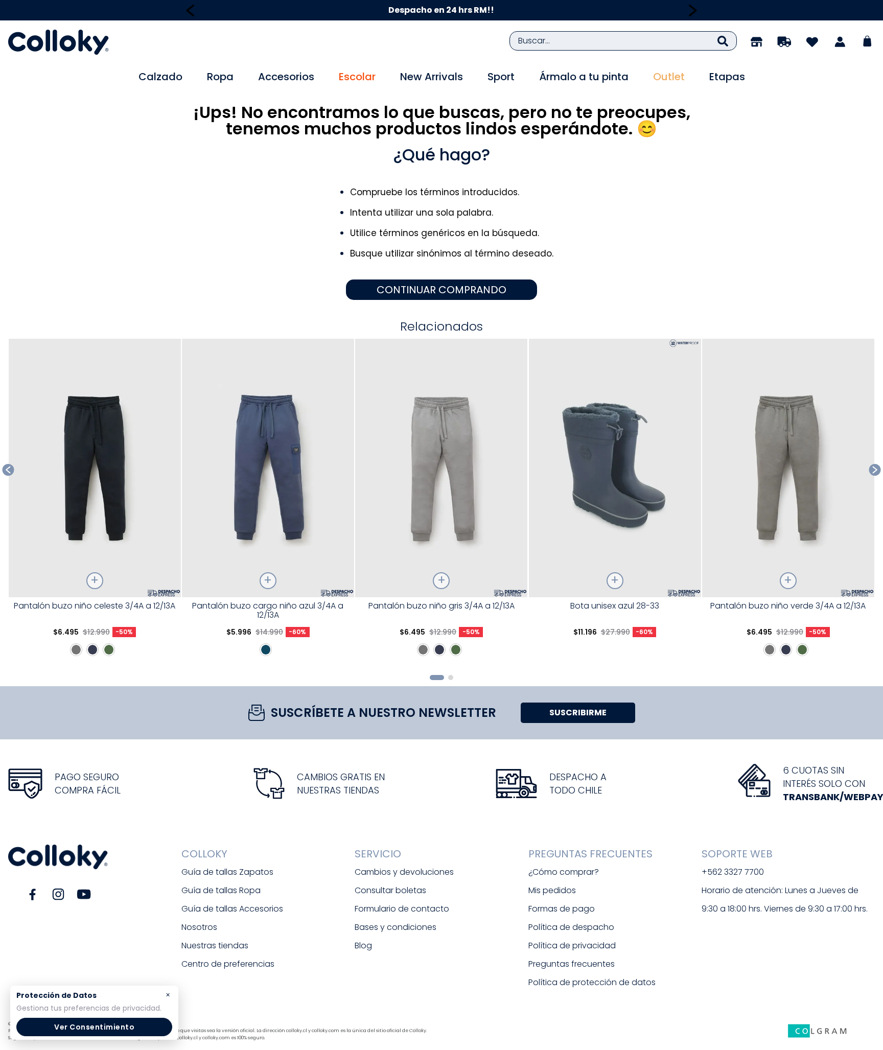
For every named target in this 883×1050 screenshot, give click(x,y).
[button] (437, 677)
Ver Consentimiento (94, 1027)
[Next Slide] (692, 10)
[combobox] (623, 41)
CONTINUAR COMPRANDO (441, 290)
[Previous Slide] (190, 10)
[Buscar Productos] (722, 41)
